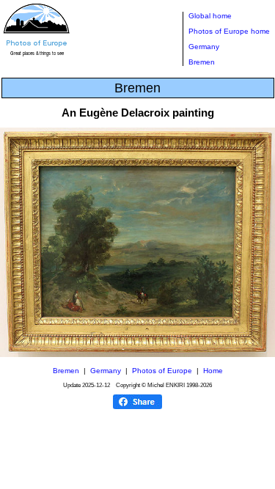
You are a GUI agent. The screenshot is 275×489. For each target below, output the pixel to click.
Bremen (201, 62)
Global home (210, 16)
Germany (203, 47)
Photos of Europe (162, 371)
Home (213, 371)
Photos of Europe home (229, 31)
